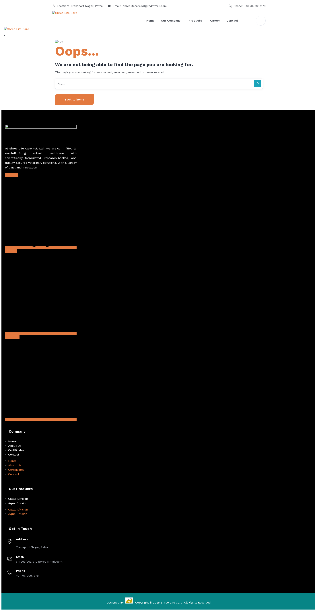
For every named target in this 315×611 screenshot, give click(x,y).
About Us (14, 445)
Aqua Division (17, 503)
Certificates (16, 450)
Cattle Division (18, 498)
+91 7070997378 (255, 6)
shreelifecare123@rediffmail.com (145, 6)
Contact (13, 454)
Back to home (74, 99)
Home (12, 441)
